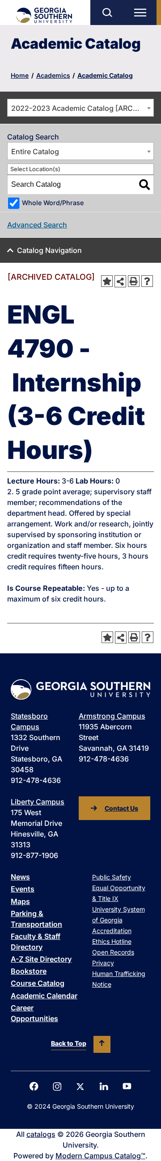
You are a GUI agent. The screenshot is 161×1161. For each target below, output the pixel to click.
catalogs (40, 1134)
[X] (80, 1086)
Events (22, 888)
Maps (20, 901)
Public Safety (111, 877)
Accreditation (111, 930)
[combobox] (80, 108)
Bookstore (29, 971)
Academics (53, 75)
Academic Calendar (44, 995)
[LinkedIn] (103, 1086)
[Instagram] (57, 1086)
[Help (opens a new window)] (147, 281)
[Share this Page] (120, 281)
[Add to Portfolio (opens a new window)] (107, 281)
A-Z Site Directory (41, 959)
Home (20, 75)
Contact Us (121, 808)
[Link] (43, 15)
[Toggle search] (106, 12)
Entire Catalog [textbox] (35, 151)
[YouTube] (127, 1086)
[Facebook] (34, 1086)
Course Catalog (37, 983)
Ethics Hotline (111, 941)
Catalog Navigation (49, 250)
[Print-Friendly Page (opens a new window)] (134, 281)
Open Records (113, 952)
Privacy (103, 963)
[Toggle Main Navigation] (142, 12)
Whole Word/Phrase (53, 202)
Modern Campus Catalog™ (100, 1155)
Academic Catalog (105, 75)
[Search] (144, 184)
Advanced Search (37, 224)
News (20, 876)
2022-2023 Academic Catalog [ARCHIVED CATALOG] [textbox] (82, 108)
